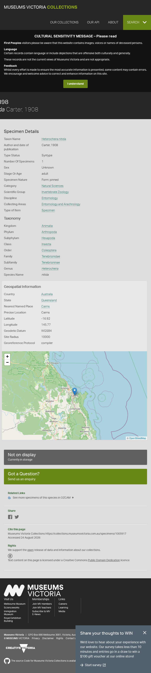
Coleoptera (49, 250)
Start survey (93, 665)
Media (62, 611)
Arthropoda (49, 232)
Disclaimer (48, 638)
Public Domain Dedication (104, 560)
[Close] (144, 633)
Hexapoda (48, 238)
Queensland (49, 300)
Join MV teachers (41, 607)
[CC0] (10, 556)
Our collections (64, 22)
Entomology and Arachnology (61, 204)
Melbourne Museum (14, 604)
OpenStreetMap (137, 438)
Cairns (45, 306)
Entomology (50, 198)
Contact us (71, 638)
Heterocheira (50, 268)
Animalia (47, 225)
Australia (47, 294)
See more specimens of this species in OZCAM (42, 497)
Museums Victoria (40, 7)
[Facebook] (10, 518)
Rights (59, 638)
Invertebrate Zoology (55, 192)
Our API (93, 22)
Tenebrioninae (51, 262)
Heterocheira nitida (54, 139)
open (30, 550)
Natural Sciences (53, 185)
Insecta (46, 244)
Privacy (36, 638)
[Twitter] (16, 518)
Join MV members (42, 604)
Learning (63, 607)
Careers (63, 604)
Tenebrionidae (51, 256)
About (113, 22)
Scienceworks (11, 607)
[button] (137, 22)
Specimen (48, 210)
